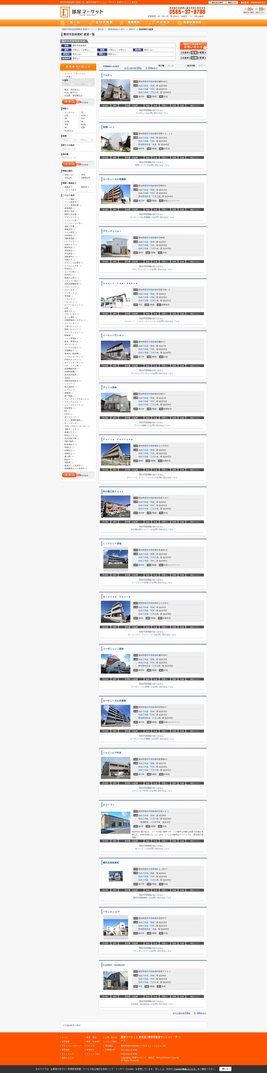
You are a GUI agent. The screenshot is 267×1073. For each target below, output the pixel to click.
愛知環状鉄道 (144, 144)
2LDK (66, 121)
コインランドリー (73, 332)
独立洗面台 (70, 387)
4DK (83, 127)
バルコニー (70, 302)
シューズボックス (73, 405)
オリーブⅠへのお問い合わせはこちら (152, 848)
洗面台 (68, 378)
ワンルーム (69, 112)
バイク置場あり (72, 338)
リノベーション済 (73, 223)
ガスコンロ (70, 344)
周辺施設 (109, 1046)
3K (82, 121)
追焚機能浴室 (71, 369)
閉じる (225, 1069)
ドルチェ (107, 75)
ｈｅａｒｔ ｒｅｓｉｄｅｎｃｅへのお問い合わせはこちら (152, 321)
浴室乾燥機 (70, 371)
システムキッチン (73, 356)
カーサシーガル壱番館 (114, 179)
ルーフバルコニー (73, 305)
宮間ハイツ (108, 127)
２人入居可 (70, 232)
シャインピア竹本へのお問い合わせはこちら (152, 791)
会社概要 (66, 1041)
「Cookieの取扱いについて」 (185, 1069)
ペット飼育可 (71, 202)
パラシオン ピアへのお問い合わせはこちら (152, 951)
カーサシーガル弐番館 (114, 700)
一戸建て (68, 77)
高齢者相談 (70, 238)
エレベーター (71, 323)
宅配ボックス (71, 429)
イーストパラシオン (113, 335)
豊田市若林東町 (111, 862)
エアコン (69, 390)
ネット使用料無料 (73, 420)
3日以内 (68, 178)
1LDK (83, 115)
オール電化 (70, 317)
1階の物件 (70, 441)
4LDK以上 (68, 131)
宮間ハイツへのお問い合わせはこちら (152, 165)
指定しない (70, 175)
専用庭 (68, 296)
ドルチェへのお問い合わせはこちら (152, 113)
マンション (81, 73)
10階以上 (69, 450)
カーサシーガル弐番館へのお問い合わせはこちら (152, 739)
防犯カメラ (70, 435)
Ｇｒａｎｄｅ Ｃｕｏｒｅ (117, 596)
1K (82, 112)
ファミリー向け (72, 281)
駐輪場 (68, 335)
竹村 (152, 89)
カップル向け (71, 272)
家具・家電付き (72, 341)
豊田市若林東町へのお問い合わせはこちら (152, 898)
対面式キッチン (72, 359)
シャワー (69, 384)
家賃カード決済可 (73, 465)
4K (65, 127)
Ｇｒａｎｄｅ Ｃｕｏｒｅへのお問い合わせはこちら (152, 634)
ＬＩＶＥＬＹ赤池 (112, 543)
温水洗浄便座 (71, 375)
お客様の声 (110, 1050)
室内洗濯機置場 (72, 284)
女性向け (69, 275)
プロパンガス (71, 314)
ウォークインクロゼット (76, 399)
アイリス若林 (110, 387)
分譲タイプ (70, 244)
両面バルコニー (72, 329)
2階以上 (69, 447)
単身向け (90, 1050)
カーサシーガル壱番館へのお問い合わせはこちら (152, 217)
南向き (68, 459)
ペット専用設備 (72, 205)
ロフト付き (70, 290)
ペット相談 (70, 199)
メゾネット (70, 293)
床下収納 (69, 396)
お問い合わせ (111, 1037)
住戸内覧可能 (71, 438)
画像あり (68, 187)
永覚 (154, 144)
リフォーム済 (71, 220)
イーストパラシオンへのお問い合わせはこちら (152, 373)
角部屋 (68, 462)
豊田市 (147, 81)
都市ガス (69, 311)
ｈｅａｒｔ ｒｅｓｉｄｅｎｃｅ (120, 283)
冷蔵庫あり (70, 350)
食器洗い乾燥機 (72, 353)
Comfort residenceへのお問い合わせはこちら (152, 1004)
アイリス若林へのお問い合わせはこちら (152, 425)
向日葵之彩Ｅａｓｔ (113, 491)
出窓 (67, 308)
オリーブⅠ (108, 805)
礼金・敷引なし (71, 92)
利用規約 (66, 1050)
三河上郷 (156, 196)
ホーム (65, 1037)
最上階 (68, 456)
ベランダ (69, 299)
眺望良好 (69, 247)
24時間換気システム (74, 320)
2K (65, 118)
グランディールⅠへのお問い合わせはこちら (152, 269)
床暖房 (68, 393)
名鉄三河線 (143, 86)
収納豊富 (69, 408)
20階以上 (69, 453)
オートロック (71, 423)
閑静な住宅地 (71, 214)
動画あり (85, 187)
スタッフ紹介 (111, 1041)
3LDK (83, 124)
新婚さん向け (71, 278)
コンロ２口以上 (72, 347)
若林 (152, 86)
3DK (66, 124)
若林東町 (154, 81)
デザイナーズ (71, 217)
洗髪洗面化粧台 (72, 381)
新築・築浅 (91, 1037)
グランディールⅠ (112, 231)
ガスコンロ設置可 (73, 262)
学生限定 (69, 253)
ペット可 (90, 1046)
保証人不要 (70, 226)
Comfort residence (114, 965)
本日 (83, 175)
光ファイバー (71, 417)
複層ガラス (70, 432)
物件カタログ (68, 1058)
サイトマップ (68, 1054)
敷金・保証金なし (72, 89)
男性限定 (69, 250)
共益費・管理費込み (73, 95)
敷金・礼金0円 (93, 1041)
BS (67, 411)
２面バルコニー (72, 326)
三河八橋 (154, 92)
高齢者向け (70, 256)
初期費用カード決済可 (75, 468)
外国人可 (69, 260)
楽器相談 (69, 208)
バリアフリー (71, 241)
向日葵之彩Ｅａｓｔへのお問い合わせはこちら (152, 529)
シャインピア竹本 (112, 753)
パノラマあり (70, 190)
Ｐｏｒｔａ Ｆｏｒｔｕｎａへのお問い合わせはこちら (152, 477)
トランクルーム (72, 402)
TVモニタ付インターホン (77, 426)
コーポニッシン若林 (113, 649)
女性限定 (69, 235)
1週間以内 (85, 178)
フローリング (71, 287)
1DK (66, 115)
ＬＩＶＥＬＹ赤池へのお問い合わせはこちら (152, 582)
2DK (83, 118)
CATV (68, 414)
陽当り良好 (70, 211)
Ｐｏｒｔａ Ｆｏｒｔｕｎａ (118, 439)
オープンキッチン (73, 362)
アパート (68, 73)
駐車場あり (70, 444)
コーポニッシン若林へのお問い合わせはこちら (152, 687)
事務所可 (69, 229)
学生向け (69, 269)
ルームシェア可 (72, 266)
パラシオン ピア (111, 912)
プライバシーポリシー (72, 1046)
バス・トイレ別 (72, 365)
